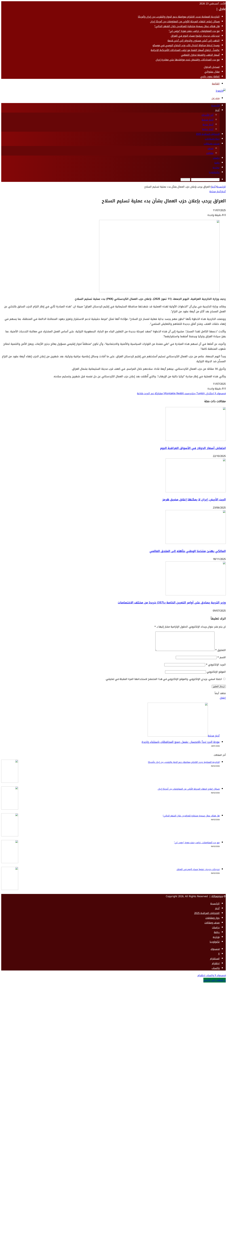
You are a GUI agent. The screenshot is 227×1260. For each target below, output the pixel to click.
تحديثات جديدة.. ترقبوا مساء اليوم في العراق (195, 35)
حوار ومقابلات (212, 139)
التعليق (220, 650)
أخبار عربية (208, 124)
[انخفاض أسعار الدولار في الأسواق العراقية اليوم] (196, 440)
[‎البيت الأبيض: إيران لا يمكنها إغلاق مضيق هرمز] (196, 491)
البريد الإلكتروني (216, 664)
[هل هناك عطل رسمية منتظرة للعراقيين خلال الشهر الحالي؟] (9, 835)
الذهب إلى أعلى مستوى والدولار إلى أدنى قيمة (194, 40)
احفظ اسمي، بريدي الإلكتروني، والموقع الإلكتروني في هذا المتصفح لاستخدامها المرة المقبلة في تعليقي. (163, 679)
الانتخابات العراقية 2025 (208, 134)
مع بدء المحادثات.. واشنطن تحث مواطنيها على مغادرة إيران (188, 59)
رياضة (217, 163)
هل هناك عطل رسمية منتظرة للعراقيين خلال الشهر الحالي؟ (187, 26)
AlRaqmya (217, 896)
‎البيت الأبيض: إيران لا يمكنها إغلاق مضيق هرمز (194, 499)
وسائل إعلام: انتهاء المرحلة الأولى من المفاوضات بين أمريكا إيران (185, 21)
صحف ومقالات (212, 143)
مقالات (209, 153)
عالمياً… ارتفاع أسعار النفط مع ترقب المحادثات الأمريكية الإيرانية (185, 50)
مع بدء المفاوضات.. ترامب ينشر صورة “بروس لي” (194, 31)
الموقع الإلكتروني (216, 671)
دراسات (216, 158)
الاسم (221, 657)
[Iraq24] (221, 91)
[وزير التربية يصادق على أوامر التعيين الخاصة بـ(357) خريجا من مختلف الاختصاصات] (196, 594)
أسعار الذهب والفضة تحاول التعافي (200, 55)
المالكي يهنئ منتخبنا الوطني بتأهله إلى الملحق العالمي (187, 551)
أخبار (217, 110)
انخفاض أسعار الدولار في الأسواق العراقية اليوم (193, 448)
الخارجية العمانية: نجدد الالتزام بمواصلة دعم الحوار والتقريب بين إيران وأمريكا (179, 16)
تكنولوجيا (214, 172)
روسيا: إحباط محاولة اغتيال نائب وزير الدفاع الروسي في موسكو (186, 45)
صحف (210, 148)
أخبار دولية (207, 129)
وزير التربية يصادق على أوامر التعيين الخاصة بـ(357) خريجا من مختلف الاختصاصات (172, 602)
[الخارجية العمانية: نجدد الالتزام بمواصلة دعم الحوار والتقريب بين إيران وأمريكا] (9, 782)
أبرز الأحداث (207, 115)
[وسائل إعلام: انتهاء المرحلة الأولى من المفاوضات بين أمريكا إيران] (9, 808)
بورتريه (216, 167)
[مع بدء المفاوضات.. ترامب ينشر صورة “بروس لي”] (9, 862)
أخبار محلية (207, 119)
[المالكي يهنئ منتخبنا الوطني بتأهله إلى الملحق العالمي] (196, 543)
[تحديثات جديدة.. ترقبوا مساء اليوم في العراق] (9, 889)
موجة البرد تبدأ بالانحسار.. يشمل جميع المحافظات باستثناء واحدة (181, 742)
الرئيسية (215, 105)
